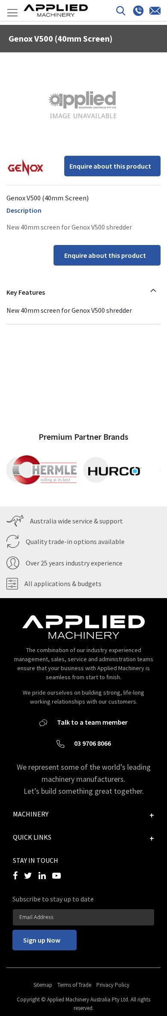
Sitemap (42, 985)
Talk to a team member (92, 722)
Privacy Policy (112, 985)
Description (24, 210)
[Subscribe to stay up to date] (83, 917)
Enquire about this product (110, 166)
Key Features (25, 292)
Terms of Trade (74, 985)
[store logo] (56, 10)
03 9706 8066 (92, 743)
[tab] (83, 290)
